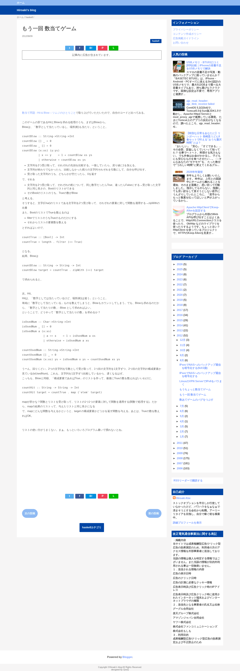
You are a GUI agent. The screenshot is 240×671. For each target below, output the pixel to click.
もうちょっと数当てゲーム (195, 389)
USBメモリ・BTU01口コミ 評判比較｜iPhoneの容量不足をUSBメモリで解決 (203, 65)
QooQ (126, 669)
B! (90, 48)
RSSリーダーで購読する (188, 480)
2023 (180, 279)
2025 (180, 269)
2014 (180, 325)
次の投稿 (30, 513)
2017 (180, 310)
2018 (180, 305)
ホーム (21, 2)
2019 (180, 300)
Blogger (127, 657)
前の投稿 (153, 513)
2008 (180, 458)
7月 (182, 406)
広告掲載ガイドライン (186, 38)
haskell (155, 41)
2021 (180, 289)
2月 (182, 431)
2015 (180, 320)
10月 (183, 350)
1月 (182, 436)
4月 (182, 421)
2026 (180, 264)
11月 (183, 345)
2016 (180, 315)
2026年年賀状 (194, 171)
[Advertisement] (91, 85)
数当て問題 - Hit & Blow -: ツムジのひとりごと (49, 112)
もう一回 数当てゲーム (192, 394)
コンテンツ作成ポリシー (187, 33)
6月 (182, 411)
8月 (182, 360)
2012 (180, 335)
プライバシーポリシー (186, 29)
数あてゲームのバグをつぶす (196, 399)
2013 (180, 330)
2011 (180, 443)
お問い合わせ (181, 42)
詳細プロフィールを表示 (187, 522)
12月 (183, 340)
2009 (180, 453)
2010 (180, 448)
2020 (180, 294)
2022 (180, 284)
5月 (182, 416)
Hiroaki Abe (183, 498)
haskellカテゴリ (91, 527)
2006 (180, 468)
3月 (182, 426)
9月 (182, 355)
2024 (180, 274)
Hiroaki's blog (26, 10)
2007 (180, 463)
